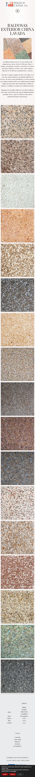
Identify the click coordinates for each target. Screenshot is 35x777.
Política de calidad (25, 760)
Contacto (9, 723)
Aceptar (5, 774)
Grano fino (17, 737)
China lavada (24, 712)
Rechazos (17, 744)
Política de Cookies (16, 760)
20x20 (24, 718)
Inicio (9, 716)
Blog (9, 720)
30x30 (24, 720)
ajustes (14, 771)
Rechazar (13, 774)
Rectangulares (24, 716)
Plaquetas (17, 742)
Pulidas (24, 707)
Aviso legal (8, 760)
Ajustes (20, 774)
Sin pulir (24, 709)
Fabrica (9, 718)
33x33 (24, 723)
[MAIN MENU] (17, 11)
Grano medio (17, 739)
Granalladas (24, 714)
